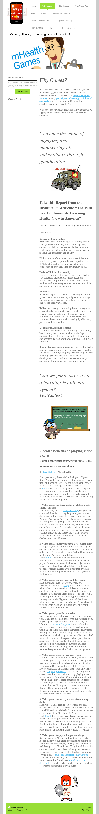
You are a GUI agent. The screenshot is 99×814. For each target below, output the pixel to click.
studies (45, 488)
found (48, 715)
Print (13, 807)
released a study (71, 510)
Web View (86, 810)
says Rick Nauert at (71, 754)
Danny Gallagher (49, 472)
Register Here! (22, 91)
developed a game (61, 624)
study (48, 557)
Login (88, 807)
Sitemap (19, 807)
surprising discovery (57, 671)
